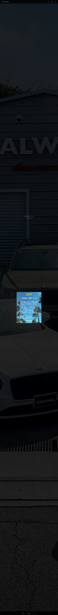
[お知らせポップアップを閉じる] (40, 293)
